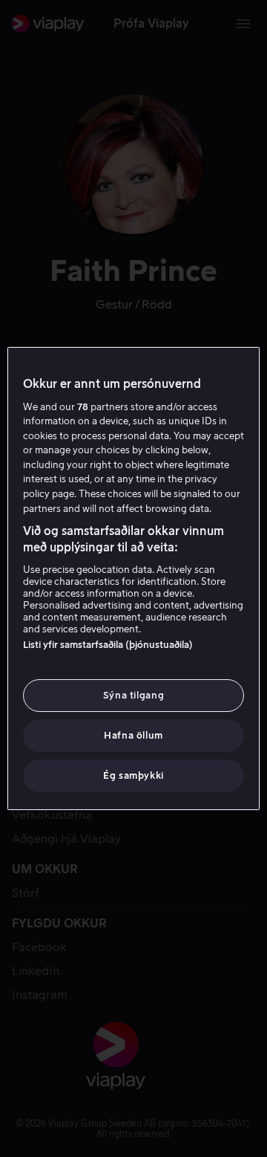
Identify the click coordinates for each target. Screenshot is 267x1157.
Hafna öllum (133, 735)
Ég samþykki (133, 775)
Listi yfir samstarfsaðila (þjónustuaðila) (108, 644)
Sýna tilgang (134, 695)
